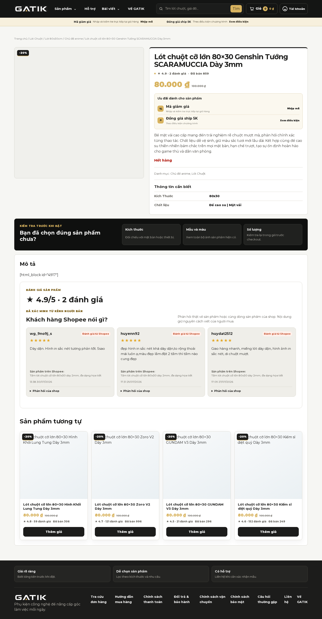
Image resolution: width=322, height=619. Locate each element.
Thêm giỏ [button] (54, 532)
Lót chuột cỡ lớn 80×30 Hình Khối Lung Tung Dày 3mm (52, 506)
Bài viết (108, 9)
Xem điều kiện (238, 21)
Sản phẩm (63, 9)
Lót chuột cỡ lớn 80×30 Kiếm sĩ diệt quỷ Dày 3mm (265, 506)
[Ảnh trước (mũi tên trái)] (7, 309)
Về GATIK (136, 9)
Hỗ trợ (90, 9)
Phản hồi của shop (46, 391)
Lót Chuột (36, 38)
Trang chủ (20, 38)
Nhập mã (146, 21)
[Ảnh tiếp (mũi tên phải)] (314, 309)
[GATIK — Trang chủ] (31, 8)
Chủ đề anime (74, 38)
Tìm (236, 9)
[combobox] (197, 8)
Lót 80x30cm (53, 38)
